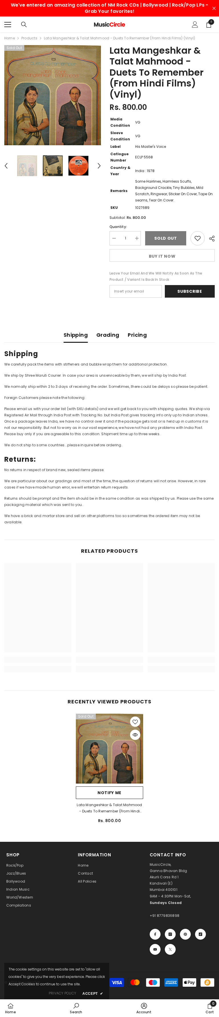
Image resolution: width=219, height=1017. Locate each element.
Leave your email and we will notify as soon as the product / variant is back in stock (156, 276)
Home (9, 38)
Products (29, 38)
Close (214, 8)
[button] (6, 166)
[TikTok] (200, 934)
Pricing (137, 334)
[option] (52, 95)
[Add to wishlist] (197, 238)
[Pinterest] (185, 934)
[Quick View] (135, 735)
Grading (107, 334)
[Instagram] (170, 934)
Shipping (76, 334)
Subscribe (189, 291)
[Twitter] (170, 949)
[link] (37, 660)
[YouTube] (155, 949)
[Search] (24, 24)
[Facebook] (155, 934)
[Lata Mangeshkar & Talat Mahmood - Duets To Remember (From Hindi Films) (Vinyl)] (109, 748)
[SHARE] (210, 238)
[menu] (7, 24)
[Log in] (195, 24)
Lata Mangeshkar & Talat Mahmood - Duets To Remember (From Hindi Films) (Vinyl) (109, 808)
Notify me (109, 793)
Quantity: (118, 226)
